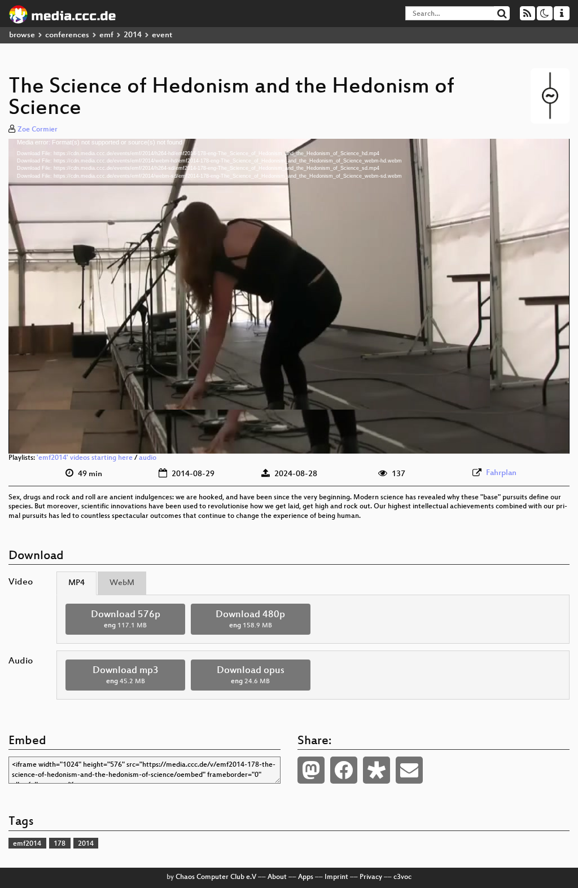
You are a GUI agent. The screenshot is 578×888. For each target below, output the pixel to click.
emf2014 (27, 844)
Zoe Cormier (37, 130)
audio (147, 458)
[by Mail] (409, 770)
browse (22, 35)
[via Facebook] (343, 770)
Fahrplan (501, 473)
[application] (289, 296)
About (277, 877)
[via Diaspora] (376, 770)
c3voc (402, 877)
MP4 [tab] (76, 583)
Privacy (371, 877)
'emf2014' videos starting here (85, 458)
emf (106, 35)
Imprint (336, 877)
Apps (305, 877)
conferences (67, 35)
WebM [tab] (122, 583)
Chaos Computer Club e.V (216, 877)
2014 (133, 35)
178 (59, 844)
